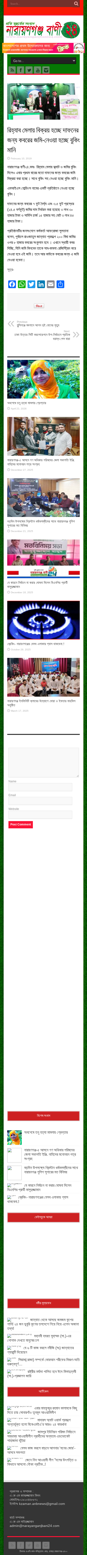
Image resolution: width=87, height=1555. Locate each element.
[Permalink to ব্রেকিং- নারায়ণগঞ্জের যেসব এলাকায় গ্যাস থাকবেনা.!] (43, 638)
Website (13, 809)
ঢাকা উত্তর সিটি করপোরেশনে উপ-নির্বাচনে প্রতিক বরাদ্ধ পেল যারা (42, 335)
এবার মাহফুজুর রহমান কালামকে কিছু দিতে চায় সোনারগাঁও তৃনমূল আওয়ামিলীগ (42, 1410)
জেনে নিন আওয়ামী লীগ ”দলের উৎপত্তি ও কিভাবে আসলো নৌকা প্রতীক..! (42, 1462)
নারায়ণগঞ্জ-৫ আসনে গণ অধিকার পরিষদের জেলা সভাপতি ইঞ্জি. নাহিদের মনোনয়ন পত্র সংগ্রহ (50, 1154)
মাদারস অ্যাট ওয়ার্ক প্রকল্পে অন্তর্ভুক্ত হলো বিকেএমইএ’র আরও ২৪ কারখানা (39, 1422)
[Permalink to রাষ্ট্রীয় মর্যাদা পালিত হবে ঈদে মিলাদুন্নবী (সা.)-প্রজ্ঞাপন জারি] (16, 1369)
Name (12, 781)
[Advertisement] (43, 878)
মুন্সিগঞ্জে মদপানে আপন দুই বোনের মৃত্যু (38, 323)
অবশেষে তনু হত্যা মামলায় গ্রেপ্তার (26, 403)
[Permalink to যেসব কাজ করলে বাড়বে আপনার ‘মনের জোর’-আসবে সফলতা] (12, 1446)
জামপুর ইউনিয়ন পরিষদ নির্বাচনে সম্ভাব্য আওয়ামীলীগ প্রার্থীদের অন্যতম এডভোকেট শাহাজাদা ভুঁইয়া (41, 1436)
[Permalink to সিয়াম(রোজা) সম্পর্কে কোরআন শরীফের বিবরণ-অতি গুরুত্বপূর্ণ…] (11, 1357)
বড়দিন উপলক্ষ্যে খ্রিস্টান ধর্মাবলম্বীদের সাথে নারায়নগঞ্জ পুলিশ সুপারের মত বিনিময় (51, 1170)
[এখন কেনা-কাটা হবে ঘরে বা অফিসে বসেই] (43, 52)
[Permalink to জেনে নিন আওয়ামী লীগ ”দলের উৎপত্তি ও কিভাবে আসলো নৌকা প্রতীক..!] (15, 1458)
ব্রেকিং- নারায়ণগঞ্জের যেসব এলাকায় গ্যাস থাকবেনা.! (35, 644)
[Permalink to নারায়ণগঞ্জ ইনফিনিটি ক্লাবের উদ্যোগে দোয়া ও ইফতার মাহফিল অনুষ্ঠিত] (43, 695)
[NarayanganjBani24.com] (43, 35)
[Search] (76, 3)
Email (12, 795)
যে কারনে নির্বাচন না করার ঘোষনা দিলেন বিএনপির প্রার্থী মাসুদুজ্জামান (39, 1187)
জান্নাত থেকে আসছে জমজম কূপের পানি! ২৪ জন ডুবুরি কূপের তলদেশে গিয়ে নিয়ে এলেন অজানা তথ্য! (43, 1324)
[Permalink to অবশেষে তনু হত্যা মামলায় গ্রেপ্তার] (43, 397)
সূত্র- (10, 270)
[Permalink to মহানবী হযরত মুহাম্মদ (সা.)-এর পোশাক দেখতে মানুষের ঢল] (19, 1334)
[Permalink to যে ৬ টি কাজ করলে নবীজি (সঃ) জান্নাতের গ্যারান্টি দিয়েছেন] (14, 1345)
